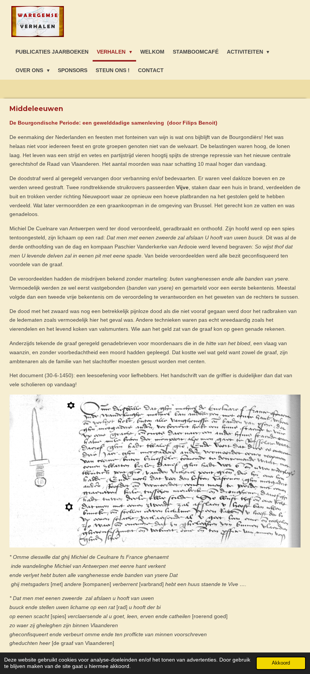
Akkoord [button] (281, 663)
